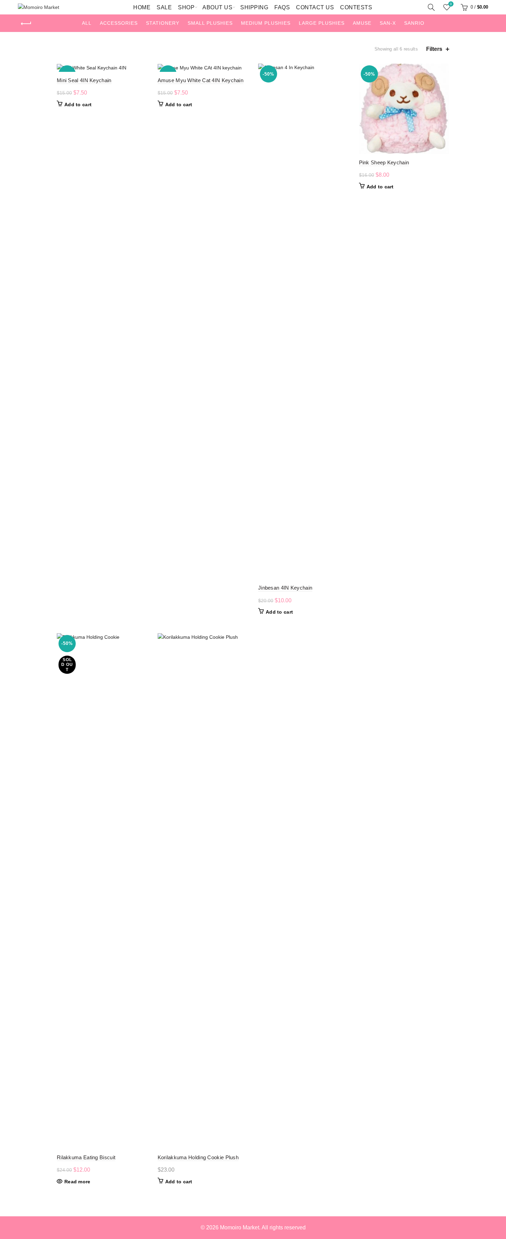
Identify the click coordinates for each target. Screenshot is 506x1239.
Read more (77, 1181)
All (87, 23)
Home (141, 7)
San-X (388, 23)
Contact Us (315, 7)
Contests (356, 7)
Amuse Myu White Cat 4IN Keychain (201, 80)
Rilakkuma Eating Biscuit (86, 1157)
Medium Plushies (266, 23)
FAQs (282, 7)
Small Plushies (210, 23)
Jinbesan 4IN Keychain (285, 588)
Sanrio (414, 23)
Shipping (254, 7)
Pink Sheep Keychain (384, 162)
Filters (434, 49)
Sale (164, 7)
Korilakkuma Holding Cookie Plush (198, 1157)
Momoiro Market (239, 1227)
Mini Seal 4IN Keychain (84, 80)
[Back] (26, 24)
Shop (186, 7)
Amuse (362, 23)
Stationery (162, 23)
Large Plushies (322, 23)
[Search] (431, 7)
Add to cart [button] (78, 104)
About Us (217, 7)
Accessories (119, 23)
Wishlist (451, 4)
